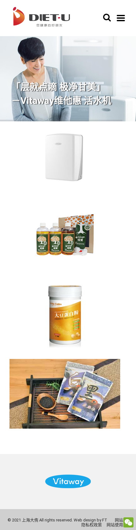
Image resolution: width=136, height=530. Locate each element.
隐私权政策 (91, 524)
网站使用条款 (119, 524)
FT (104, 520)
